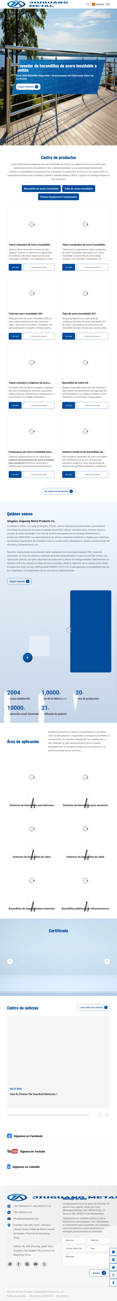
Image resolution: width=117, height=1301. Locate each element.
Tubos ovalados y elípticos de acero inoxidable (29, 383)
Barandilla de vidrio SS (75, 382)
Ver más (15, 267)
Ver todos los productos (56, 491)
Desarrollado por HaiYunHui (41, 1296)
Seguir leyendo (26, 86)
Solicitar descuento (39, 267)
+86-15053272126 (42, 1206)
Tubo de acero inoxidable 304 (25, 313)
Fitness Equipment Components (58, 197)
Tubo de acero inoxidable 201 (79, 313)
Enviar (96, 1272)
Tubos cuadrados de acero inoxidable (83, 244)
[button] (98, 4)
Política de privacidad (16, 1296)
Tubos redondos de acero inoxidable (29, 244)
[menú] (108, 4)
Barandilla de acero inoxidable (41, 188)
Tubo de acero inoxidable (78, 188)
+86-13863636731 (22, 1206)
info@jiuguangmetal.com (26, 1218)
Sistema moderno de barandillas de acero (82, 452)
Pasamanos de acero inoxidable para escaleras (30, 452)
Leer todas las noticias (91, 1007)
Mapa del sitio (62, 1296)
